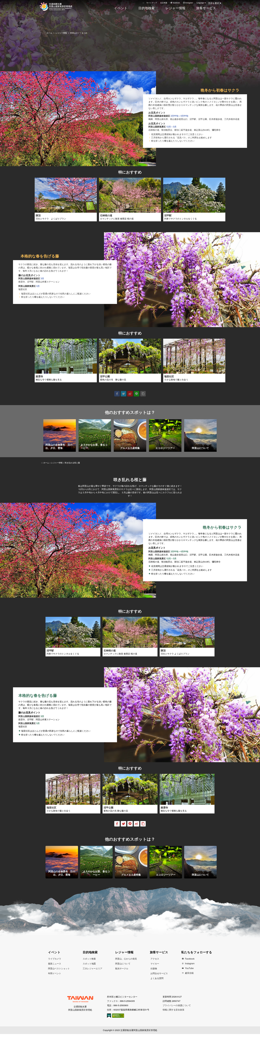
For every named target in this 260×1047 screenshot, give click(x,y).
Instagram (189, 2)
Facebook (189, 958)
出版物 (153, 968)
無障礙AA (118, 1016)
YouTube (189, 968)
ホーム (49, 32)
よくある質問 (156, 978)
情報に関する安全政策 (173, 1009)
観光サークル (121, 968)
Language (200, 2)
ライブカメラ (54, 958)
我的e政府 (109, 1016)
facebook (176, 2)
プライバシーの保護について (177, 1005)
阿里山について (122, 963)
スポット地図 (89, 963)
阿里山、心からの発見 (126, 958)
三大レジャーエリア (92, 968)
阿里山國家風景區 (59, 6)
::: (143, 2)
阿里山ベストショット (59, 968)
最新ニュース (54, 963)
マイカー (154, 963)
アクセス (154, 958)
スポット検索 (89, 958)
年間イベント (54, 973)
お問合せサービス (159, 973)
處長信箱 (189, 972)
